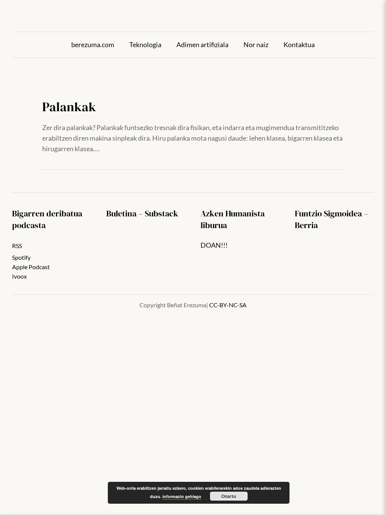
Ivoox (19, 276)
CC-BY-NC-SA (228, 305)
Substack (161, 213)
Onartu (228, 496)
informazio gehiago (181, 496)
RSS (17, 245)
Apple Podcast (31, 267)
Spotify (21, 257)
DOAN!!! (214, 245)
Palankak (69, 107)
